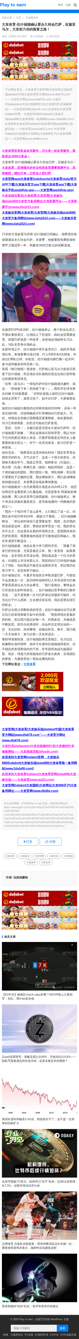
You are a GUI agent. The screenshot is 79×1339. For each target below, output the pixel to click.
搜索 (62, 1328)
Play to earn (13, 4)
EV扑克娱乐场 (68, 1334)
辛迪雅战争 (32, 17)
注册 (68, 4)
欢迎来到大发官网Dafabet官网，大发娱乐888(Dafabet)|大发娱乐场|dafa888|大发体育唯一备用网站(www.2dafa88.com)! (39, 763)
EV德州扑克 (41, 1334)
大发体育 (29, 664)
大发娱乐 (24, 856)
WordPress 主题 (60, 1319)
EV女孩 (29, 1334)
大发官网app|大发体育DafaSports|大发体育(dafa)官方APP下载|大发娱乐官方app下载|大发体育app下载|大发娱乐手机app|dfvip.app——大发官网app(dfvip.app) (39, 184)
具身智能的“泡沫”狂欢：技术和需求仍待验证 (30, 1306)
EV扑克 (54, 1334)
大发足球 (45, 862)
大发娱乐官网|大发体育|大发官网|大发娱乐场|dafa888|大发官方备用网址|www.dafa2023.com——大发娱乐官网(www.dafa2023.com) (39, 218)
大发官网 (39, 856)
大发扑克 (53, 856)
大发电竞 (68, 856)
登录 (60, 4)
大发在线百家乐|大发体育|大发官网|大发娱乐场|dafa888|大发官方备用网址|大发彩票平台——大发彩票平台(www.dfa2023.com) (39, 201)
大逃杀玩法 (17, 1334)
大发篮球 (31, 862)
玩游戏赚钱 (20, 877)
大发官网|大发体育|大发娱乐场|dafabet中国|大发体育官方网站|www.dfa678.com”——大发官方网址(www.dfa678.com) (38, 735)
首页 (18, 17)
